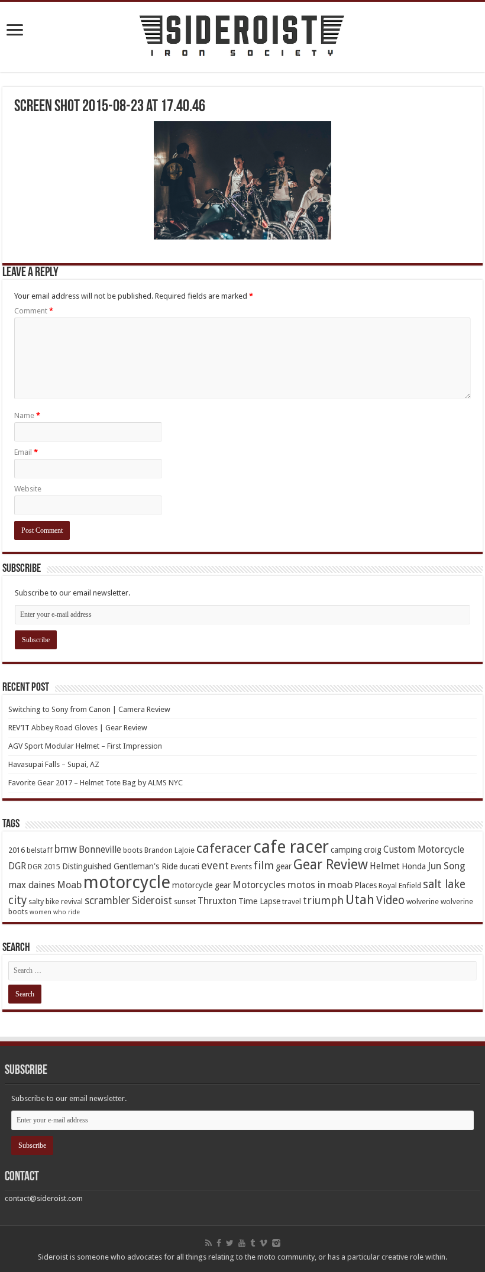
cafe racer (291, 847)
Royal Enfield (400, 885)
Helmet (385, 866)
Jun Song (446, 866)
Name (27, 415)
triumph (323, 900)
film (264, 865)
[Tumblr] (252, 1243)
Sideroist (152, 901)
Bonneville (100, 849)
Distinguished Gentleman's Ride (119, 866)
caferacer (223, 848)
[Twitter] (230, 1243)
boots (133, 850)
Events (241, 866)
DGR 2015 (44, 866)
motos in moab (320, 885)
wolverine (422, 901)
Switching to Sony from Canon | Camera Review (89, 709)
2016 (16, 850)
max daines (31, 885)
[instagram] (276, 1243)
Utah (359, 899)
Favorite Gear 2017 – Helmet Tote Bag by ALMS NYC (95, 782)
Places (365, 885)
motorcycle (126, 882)
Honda (414, 866)
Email (26, 452)
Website (27, 488)
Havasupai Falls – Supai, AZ (53, 764)
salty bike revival (55, 901)
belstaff (40, 850)
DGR (17, 866)
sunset (185, 901)
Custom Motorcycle (423, 849)
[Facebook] (218, 1243)
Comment (33, 310)
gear (284, 866)
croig (372, 850)
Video (390, 900)
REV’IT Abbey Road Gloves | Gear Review (77, 727)
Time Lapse (259, 901)
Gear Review (330, 864)
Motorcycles (259, 885)
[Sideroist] (242, 37)
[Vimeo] (263, 1243)
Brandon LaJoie (169, 850)
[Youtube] (242, 1243)
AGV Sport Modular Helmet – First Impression (85, 746)
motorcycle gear (201, 885)
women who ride (55, 912)
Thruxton (217, 901)
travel (291, 901)
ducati (189, 866)
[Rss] (208, 1243)
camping (346, 850)
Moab (69, 885)
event (215, 865)
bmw (65, 849)
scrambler (107, 901)
